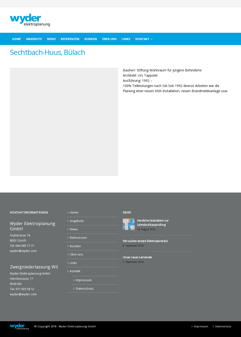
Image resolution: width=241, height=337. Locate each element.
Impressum (84, 280)
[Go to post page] (129, 224)
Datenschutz (85, 289)
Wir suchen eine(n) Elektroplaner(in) (145, 241)
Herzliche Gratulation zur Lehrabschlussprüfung (153, 222)
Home (16, 39)
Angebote (34, 39)
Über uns (109, 39)
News (51, 39)
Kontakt (142, 39)
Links (126, 39)
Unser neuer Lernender (137, 257)
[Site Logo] (30, 20)
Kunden (90, 39)
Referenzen (70, 39)
